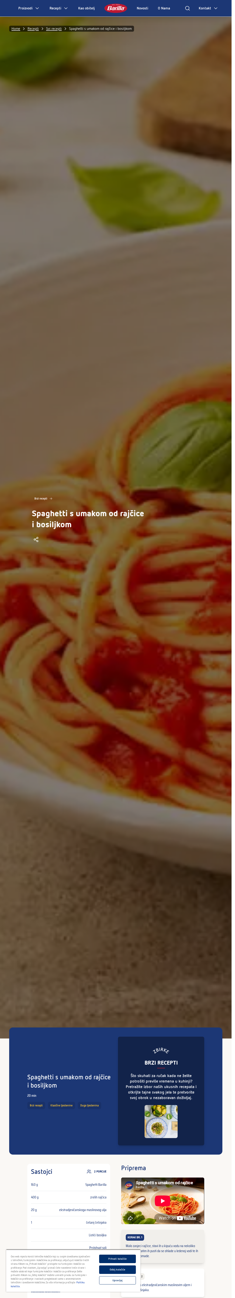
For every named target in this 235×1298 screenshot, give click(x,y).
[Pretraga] (187, 8)
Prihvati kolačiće (117, 1258)
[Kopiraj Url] (36, 539)
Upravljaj (117, 1280)
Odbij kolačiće (118, 1269)
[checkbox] (162, 1246)
